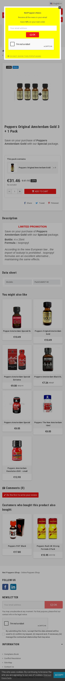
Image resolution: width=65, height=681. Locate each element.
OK (33, 35)
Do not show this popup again (25, 56)
